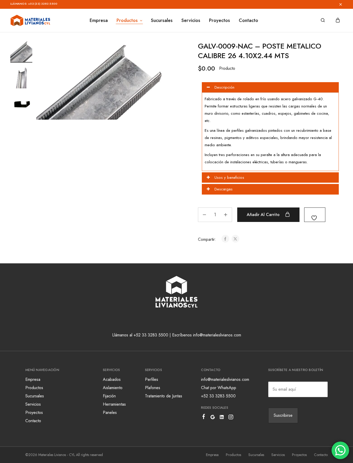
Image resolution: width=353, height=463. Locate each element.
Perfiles (151, 379)
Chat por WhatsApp (218, 388)
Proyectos (219, 20)
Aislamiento (112, 388)
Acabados (112, 379)
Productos (34, 388)
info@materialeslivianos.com (225, 379)
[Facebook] (203, 417)
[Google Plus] (212, 418)
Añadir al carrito (264, 215)
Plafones (152, 388)
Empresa (99, 20)
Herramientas (114, 404)
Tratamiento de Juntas (163, 396)
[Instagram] (230, 418)
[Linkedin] (221, 418)
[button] (190, 4)
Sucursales (162, 20)
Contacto (248, 20)
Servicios (190, 20)
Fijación (109, 396)
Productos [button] (127, 20)
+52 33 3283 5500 (218, 396)
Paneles (110, 412)
